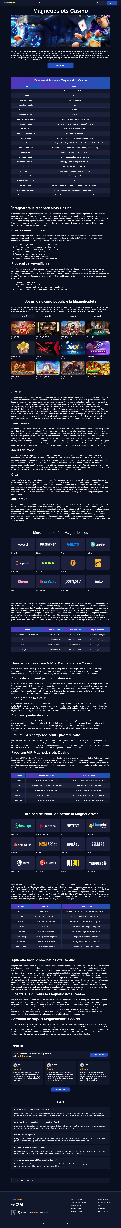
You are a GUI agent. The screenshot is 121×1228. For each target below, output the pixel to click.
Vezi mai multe (60, 1089)
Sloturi (96, 316)
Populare (22, 316)
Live (46, 316)
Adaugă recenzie (98, 1055)
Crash (72, 316)
